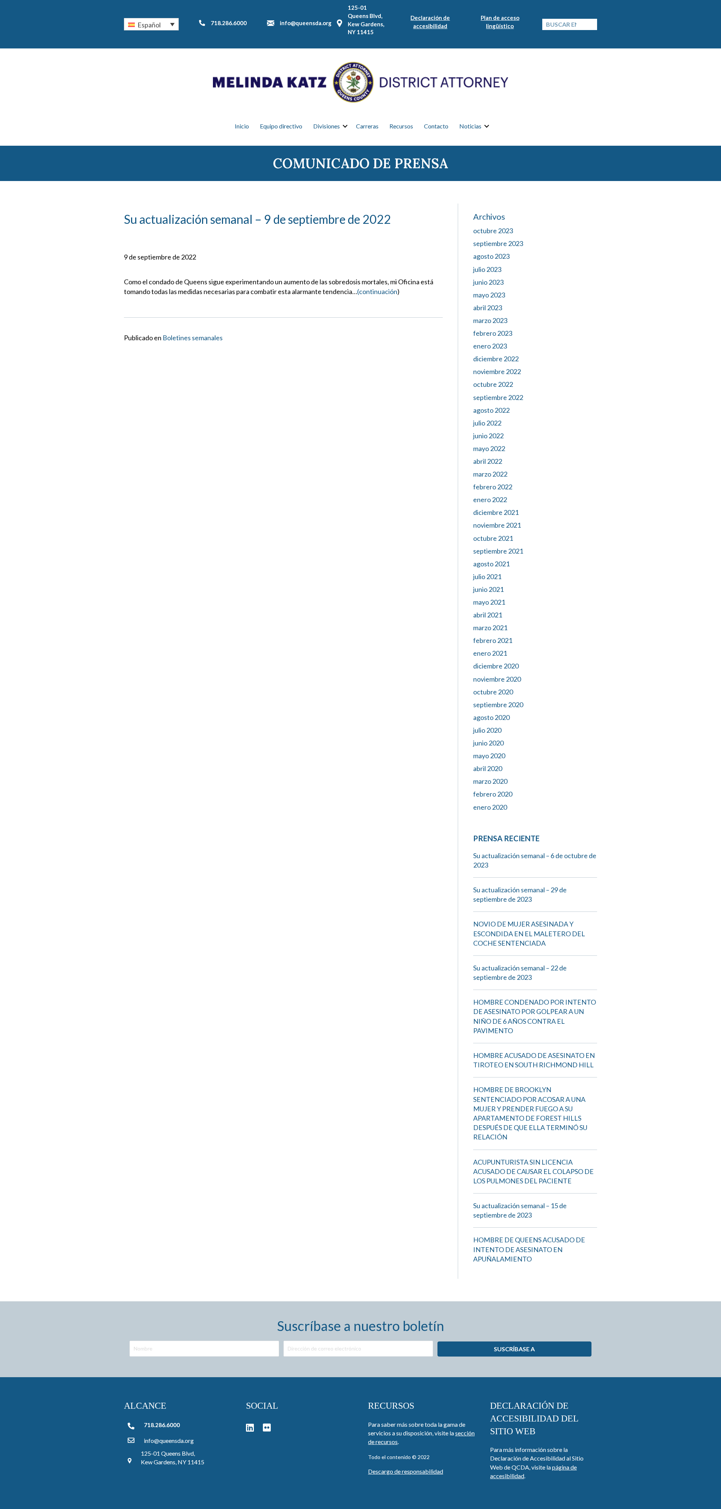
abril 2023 (487, 307)
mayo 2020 (489, 755)
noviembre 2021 (497, 525)
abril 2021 (487, 615)
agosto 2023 (491, 256)
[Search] (591, 24)
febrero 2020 (492, 794)
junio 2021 (488, 589)
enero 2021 (490, 653)
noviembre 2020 (497, 679)
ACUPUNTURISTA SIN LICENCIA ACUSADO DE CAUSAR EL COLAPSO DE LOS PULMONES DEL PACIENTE (533, 1171)
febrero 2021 (492, 640)
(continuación (377, 291)
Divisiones (326, 126)
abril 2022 (487, 461)
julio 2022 (487, 423)
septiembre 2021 (498, 551)
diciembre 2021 (496, 512)
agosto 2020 (491, 717)
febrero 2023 (492, 333)
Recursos (401, 126)
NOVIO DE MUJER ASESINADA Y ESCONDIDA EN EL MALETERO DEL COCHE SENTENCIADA (529, 933)
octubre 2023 (493, 230)
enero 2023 (490, 346)
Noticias (470, 126)
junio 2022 (488, 436)
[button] (151, 24)
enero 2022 (490, 499)
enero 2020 (490, 807)
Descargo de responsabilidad (405, 1471)
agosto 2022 (491, 410)
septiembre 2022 (498, 397)
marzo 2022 (490, 474)
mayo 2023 (489, 295)
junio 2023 (488, 282)
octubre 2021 (493, 538)
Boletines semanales (193, 337)
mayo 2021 (489, 602)
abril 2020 (487, 768)
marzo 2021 (490, 627)
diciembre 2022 (496, 359)
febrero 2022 (492, 487)
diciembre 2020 (496, 666)
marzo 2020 (490, 781)
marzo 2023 (490, 320)
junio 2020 (488, 743)
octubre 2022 (493, 384)
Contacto (436, 126)
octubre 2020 (493, 692)
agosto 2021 (491, 564)
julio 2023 (487, 269)
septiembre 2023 (498, 243)
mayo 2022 (489, 448)
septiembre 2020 (498, 704)
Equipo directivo (281, 126)
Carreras (367, 126)
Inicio (242, 126)
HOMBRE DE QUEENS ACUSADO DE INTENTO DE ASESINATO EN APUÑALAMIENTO (529, 1249)
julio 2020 (487, 730)
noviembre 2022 (497, 371)
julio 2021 (487, 576)
